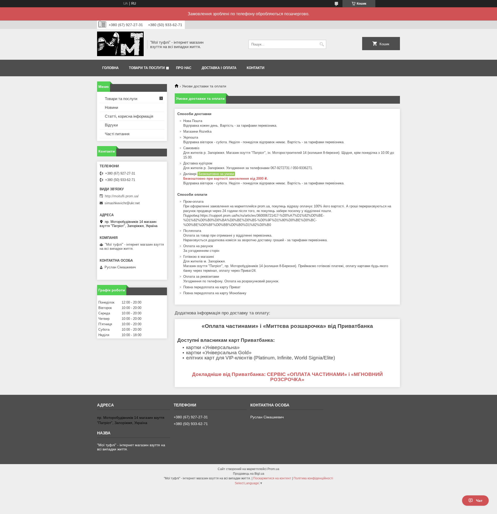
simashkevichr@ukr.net (122, 203)
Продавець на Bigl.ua (248, 473)
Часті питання (117, 134)
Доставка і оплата (219, 68)
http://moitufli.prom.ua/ (122, 196)
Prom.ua (273, 469)
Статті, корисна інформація (129, 116)
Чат (479, 500)
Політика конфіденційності (313, 478)
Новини (111, 107)
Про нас (183, 68)
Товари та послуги (147, 68)
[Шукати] (321, 44)
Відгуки (111, 125)
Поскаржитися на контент (272, 478)
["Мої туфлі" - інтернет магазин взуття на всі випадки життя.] (120, 44)
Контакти (255, 68)
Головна (110, 68)
